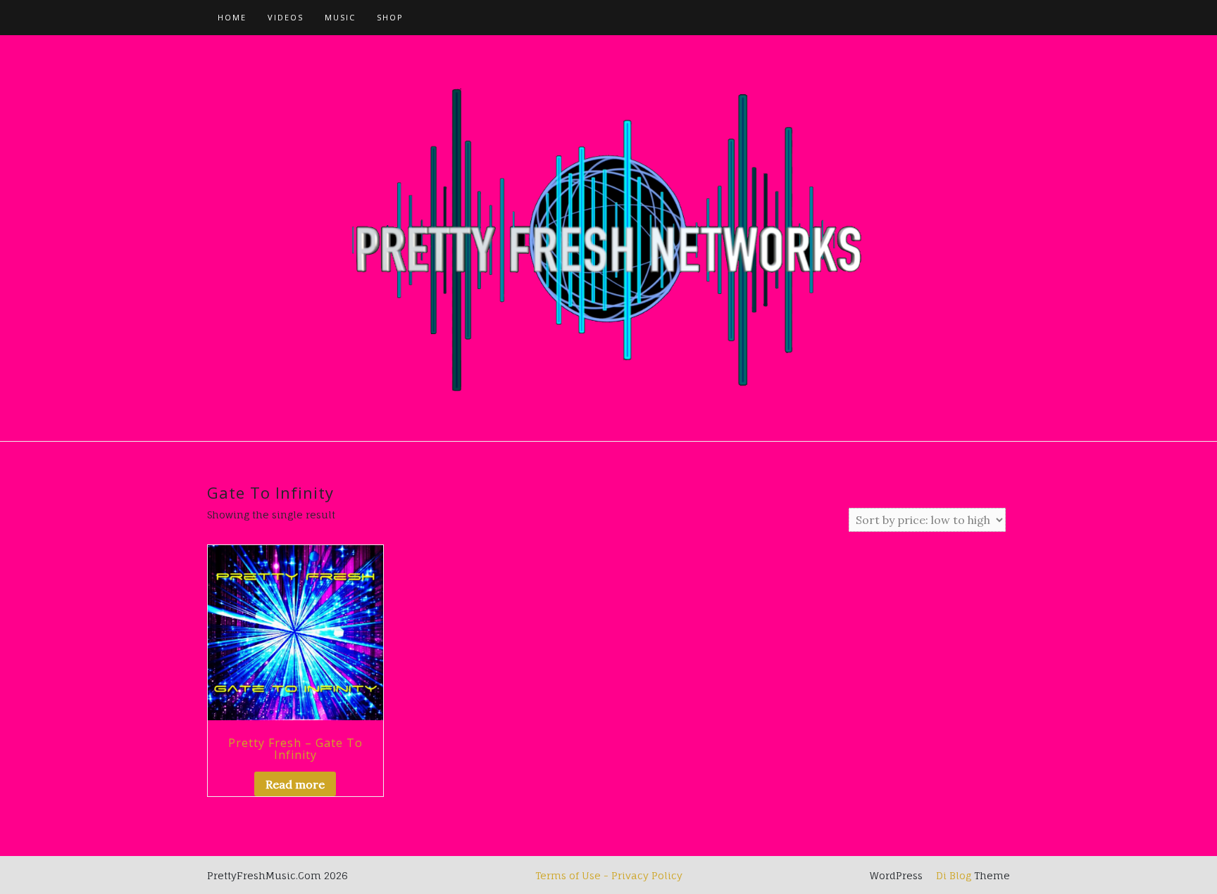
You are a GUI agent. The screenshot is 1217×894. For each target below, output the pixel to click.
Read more (295, 784)
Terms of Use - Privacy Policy (608, 875)
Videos (286, 17)
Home (232, 17)
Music (340, 17)
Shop (390, 17)
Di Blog (952, 875)
